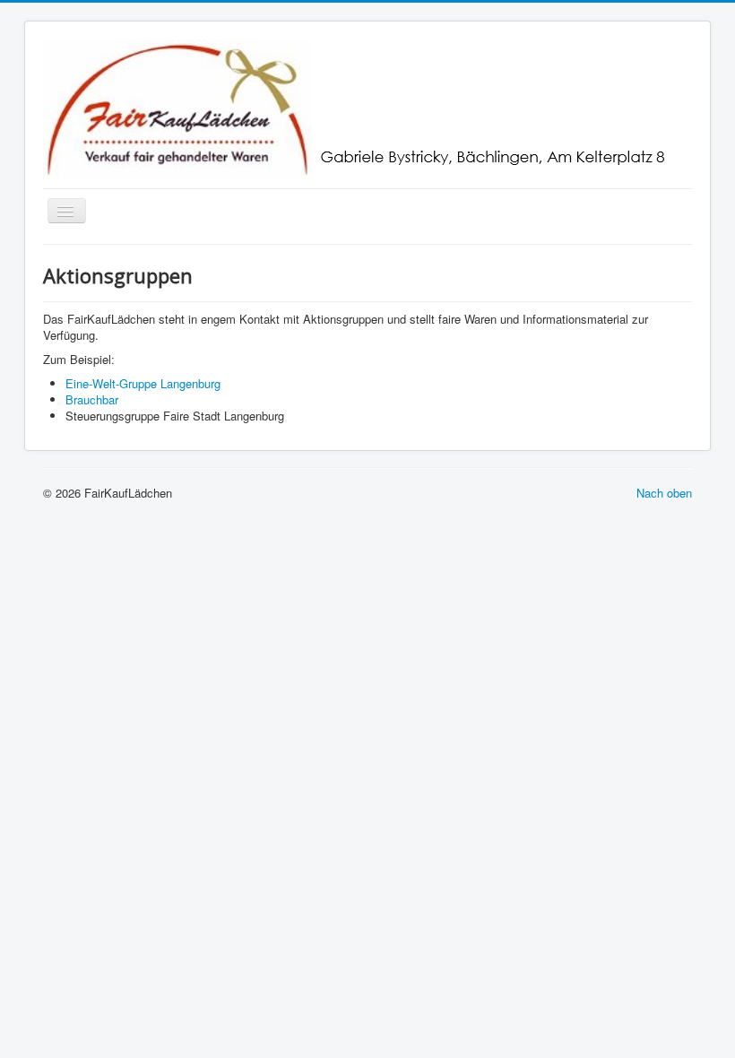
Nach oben (664, 492)
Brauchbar (91, 399)
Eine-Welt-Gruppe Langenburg (142, 383)
